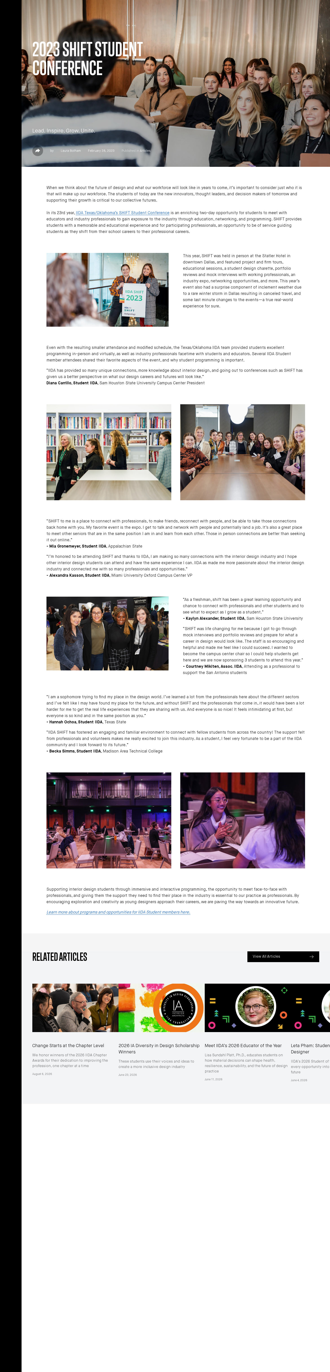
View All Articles (266, 957)
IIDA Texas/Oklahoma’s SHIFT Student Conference (122, 213)
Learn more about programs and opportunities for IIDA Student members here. (118, 912)
